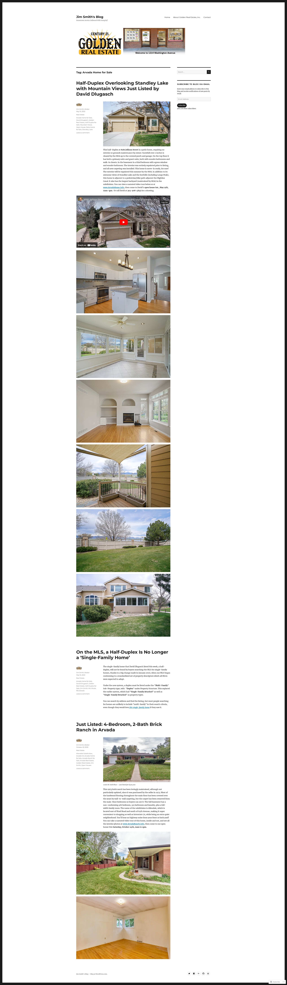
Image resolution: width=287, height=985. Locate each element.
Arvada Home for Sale (84, 118)
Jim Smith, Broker (82, 109)
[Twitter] (189, 974)
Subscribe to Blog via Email (193, 84)
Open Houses (86, 765)
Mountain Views (86, 125)
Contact (207, 17)
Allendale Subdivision (84, 753)
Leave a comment (82, 133)
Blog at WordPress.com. (98, 974)
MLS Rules (92, 688)
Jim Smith (84, 688)
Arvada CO (80, 756)
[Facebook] (194, 974)
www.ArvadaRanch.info (133, 824)
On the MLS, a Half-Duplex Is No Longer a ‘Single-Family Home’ (122, 654)
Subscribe (181, 105)
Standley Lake (87, 129)
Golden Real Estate (83, 763)
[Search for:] (192, 72)
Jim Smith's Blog (89, 17)
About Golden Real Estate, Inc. (186, 17)
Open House (80, 127)
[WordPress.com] (208, 974)
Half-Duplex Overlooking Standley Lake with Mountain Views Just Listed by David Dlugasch (122, 88)
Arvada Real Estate (87, 760)
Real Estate (80, 114)
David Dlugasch (82, 120)
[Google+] (199, 974)
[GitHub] (203, 974)
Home (167, 17)
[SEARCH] (209, 72)
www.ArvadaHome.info (113, 187)
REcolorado (80, 691)
